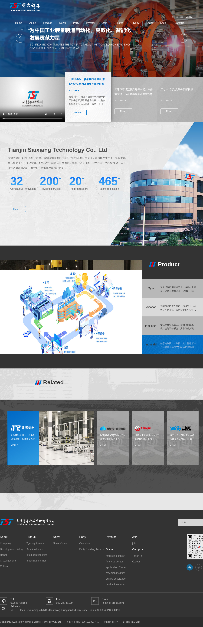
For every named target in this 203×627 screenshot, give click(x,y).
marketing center (115, 556)
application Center (116, 567)
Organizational (8, 560)
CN (30, 28)
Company (5, 543)
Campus (179, 23)
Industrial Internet (36, 560)
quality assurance (116, 578)
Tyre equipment (35, 543)
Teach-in (137, 556)
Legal (149, 23)
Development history (11, 549)
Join (104, 23)
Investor (90, 23)
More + (16, 209)
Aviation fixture (34, 549)
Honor (3, 555)
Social (163, 23)
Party (76, 23)
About (32, 23)
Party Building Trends (91, 549)
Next (183, 38)
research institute (115, 573)
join (134, 543)
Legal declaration (131, 621)
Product (47, 23)
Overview (84, 543)
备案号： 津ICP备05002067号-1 (83, 621)
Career (136, 561)
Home (18, 23)
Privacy (135, 23)
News (62, 23)
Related (119, 23)
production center (115, 584)
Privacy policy (111, 621)
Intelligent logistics (36, 555)
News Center (60, 543)
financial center (114, 561)
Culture (4, 566)
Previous (20, 38)
